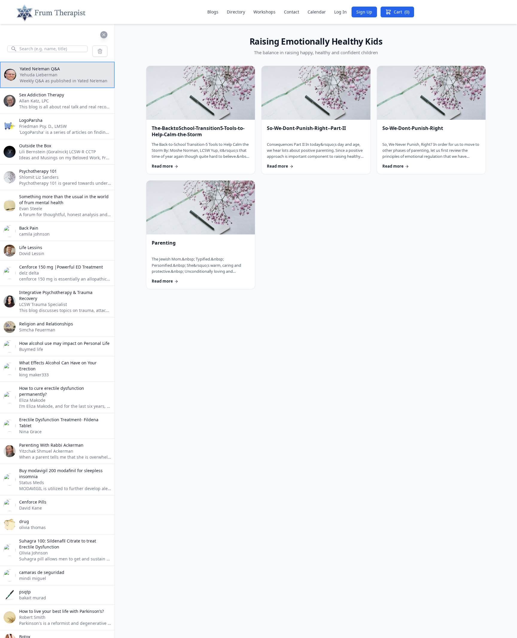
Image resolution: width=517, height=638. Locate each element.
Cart (401, 12)
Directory (236, 12)
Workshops (264, 12)
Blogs (212, 12)
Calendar (317, 12)
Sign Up (364, 12)
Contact (291, 12)
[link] (200, 120)
